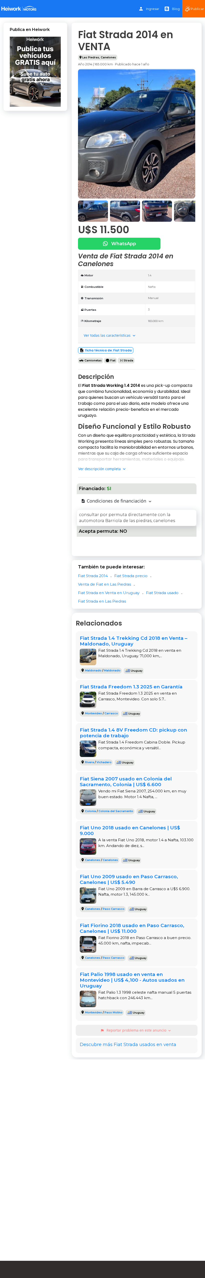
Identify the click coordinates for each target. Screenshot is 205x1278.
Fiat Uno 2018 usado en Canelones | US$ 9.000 (130, 830)
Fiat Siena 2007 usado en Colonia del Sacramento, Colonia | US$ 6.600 (126, 781)
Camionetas (93, 360)
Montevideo (93, 713)
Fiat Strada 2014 (93, 575)
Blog (176, 9)
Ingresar (152, 9)
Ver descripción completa (100, 468)
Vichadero (104, 762)
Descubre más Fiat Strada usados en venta (128, 1044)
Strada (128, 360)
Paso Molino (113, 1012)
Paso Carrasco (113, 909)
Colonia (90, 811)
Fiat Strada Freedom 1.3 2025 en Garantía (131, 687)
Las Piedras (90, 57)
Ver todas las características (108, 335)
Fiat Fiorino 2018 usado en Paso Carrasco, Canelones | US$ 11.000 (132, 928)
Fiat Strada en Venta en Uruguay (109, 592)
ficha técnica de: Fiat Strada (108, 350)
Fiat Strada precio (131, 575)
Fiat (113, 360)
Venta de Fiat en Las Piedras (104, 584)
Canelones (108, 57)
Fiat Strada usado (162, 592)
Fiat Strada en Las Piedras (102, 601)
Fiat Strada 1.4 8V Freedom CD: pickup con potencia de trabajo (133, 733)
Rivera (89, 762)
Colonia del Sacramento (115, 811)
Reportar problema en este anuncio (136, 1030)
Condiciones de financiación (117, 501)
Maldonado (93, 670)
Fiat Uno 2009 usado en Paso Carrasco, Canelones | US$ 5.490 (129, 879)
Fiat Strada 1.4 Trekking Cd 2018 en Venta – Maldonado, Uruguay (133, 641)
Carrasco (111, 713)
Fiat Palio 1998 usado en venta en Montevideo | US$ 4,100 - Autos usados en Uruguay (132, 980)
